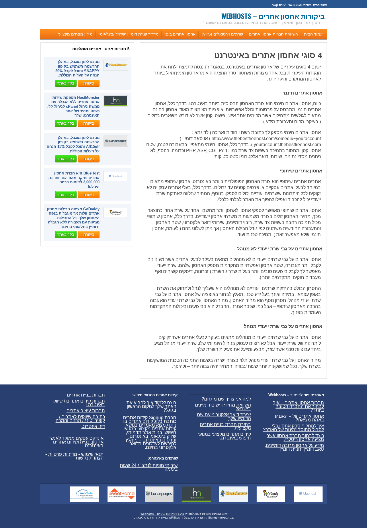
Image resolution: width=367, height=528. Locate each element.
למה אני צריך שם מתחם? (226, 399)
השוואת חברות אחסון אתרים (273, 34)
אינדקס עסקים (90, 438)
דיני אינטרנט (93, 426)
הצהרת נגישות (90, 458)
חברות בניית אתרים (86, 394)
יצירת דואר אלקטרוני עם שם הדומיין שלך (224, 416)
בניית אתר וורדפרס (156, 517)
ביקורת (88, 83)
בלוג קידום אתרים (145, 421)
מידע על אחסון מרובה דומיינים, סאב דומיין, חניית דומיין (294, 447)
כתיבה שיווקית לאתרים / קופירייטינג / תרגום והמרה (80, 418)
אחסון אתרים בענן (180, 34)
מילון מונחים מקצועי (75, 34)
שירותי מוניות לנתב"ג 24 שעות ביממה (149, 467)
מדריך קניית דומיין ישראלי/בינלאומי (129, 34)
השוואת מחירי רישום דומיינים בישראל (223, 407)
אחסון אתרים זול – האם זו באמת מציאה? (299, 418)
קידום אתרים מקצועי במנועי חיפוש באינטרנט (224, 436)
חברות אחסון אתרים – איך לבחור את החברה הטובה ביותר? (298, 406)
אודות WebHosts (299, 5)
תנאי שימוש (92, 454)
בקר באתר (65, 83)
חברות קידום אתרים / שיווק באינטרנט (79, 403)
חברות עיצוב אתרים (86, 410)
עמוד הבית (320, 5)
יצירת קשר (279, 5)
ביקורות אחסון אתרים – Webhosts (273, 16)
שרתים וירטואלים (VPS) (222, 34)
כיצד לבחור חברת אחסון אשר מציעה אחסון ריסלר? (295, 437)
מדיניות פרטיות (62, 454)
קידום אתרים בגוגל (195, 517)
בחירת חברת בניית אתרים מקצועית (225, 426)
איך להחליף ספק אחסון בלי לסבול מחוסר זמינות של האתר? (293, 427)
